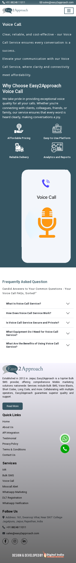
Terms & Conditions (14, 449)
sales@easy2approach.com (58, 2)
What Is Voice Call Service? (23, 303)
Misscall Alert (10, 486)
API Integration (10, 432)
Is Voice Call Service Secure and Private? (32, 322)
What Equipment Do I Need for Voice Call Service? (32, 333)
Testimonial (9, 438)
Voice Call (8, 480)
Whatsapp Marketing (14, 492)
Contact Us (8, 454)
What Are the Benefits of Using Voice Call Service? (32, 345)
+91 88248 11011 (15, 2)
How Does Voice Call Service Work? (28, 313)
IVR (4, 469)
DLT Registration (12, 497)
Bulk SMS (8, 475)
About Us (7, 427)
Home (6, 421)
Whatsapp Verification (15, 503)
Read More (12, 406)
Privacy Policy (10, 443)
